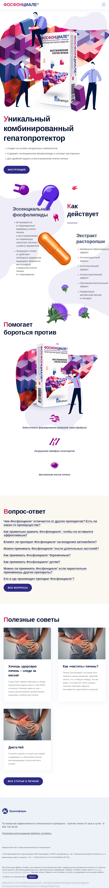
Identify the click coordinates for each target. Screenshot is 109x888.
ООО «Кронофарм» (41, 854)
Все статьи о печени (23, 781)
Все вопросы (18, 587)
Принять (32, 877)
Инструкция (17, 169)
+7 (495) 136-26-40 (39, 857)
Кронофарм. (12, 854)
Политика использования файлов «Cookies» (27, 833)
